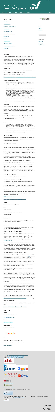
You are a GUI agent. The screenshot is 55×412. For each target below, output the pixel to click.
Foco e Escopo (6, 21)
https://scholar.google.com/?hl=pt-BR (17, 356)
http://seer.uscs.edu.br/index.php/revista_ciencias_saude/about (15, 298)
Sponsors (5, 38)
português (40, 30)
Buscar (51, 12)
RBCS (29, 256)
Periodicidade (6, 29)
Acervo (28, 12)
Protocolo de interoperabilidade (9, 46)
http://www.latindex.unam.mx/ (9, 317)
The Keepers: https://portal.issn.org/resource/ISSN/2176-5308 (15, 199)
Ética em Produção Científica (9, 33)
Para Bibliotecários (41, 44)
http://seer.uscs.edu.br (8, 240)
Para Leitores (41, 41)
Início (4, 15)
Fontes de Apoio (7, 41)
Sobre (3, 12)
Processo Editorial (7, 24)
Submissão (9, 12)
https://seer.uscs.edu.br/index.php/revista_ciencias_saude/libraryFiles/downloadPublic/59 (20, 77)
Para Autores (41, 43)
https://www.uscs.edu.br (8, 345)
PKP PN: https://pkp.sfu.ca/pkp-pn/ (10, 196)
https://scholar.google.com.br (9, 327)
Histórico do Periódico (8, 43)
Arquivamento (6, 36)
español (40, 28)
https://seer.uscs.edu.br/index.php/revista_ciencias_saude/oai (15, 306)
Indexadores (6, 48)
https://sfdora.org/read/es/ (19, 397)
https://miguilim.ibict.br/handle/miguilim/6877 (15, 357)
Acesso (52, 0)
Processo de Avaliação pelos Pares (10, 26)
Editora (5, 50)
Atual (24, 12)
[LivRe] (24, 377)
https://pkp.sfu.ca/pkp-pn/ (8, 383)
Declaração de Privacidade (17, 12)
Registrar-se (48, 0)
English (40, 26)
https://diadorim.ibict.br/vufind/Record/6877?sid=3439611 (17, 355)
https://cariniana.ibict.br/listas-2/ (9, 387)
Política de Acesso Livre (8, 31)
